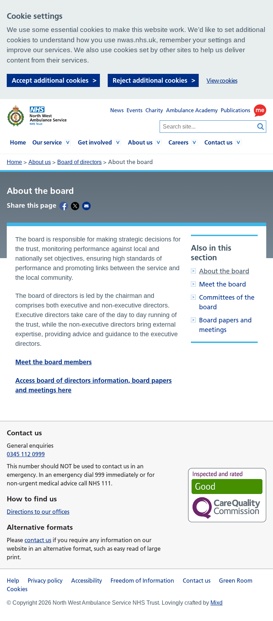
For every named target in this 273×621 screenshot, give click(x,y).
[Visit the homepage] (36, 115)
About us (140, 142)
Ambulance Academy (192, 110)
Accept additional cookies (50, 80)
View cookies (222, 80)
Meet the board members (53, 362)
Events (135, 110)
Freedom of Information (142, 580)
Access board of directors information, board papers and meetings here (93, 385)
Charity (154, 110)
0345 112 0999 (26, 454)
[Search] (261, 126)
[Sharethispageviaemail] (86, 205)
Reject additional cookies (150, 80)
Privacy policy (45, 580)
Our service (47, 142)
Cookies (17, 589)
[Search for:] (208, 126)
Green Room (235, 580)
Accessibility (86, 580)
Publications (235, 110)
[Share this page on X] (75, 205)
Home (18, 142)
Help (13, 580)
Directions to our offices (38, 511)
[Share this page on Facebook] (63, 205)
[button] (260, 110)
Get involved (95, 142)
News (117, 110)
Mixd (216, 603)
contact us (38, 540)
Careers (178, 142)
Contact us (218, 142)
